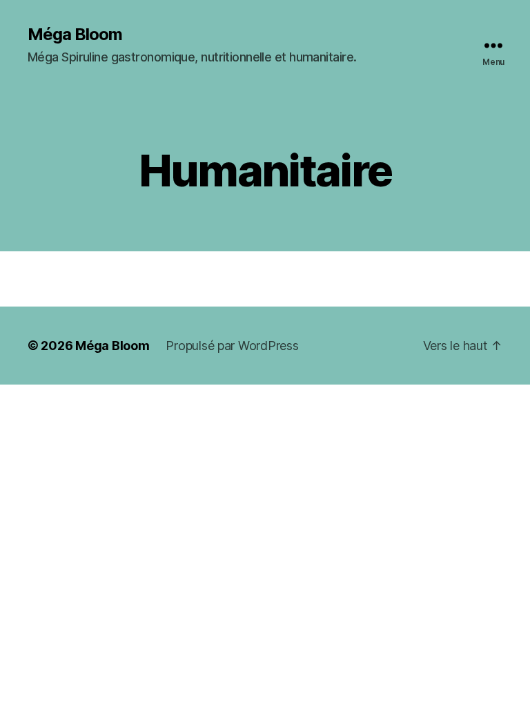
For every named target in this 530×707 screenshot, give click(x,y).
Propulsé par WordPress (232, 345)
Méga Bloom (75, 34)
